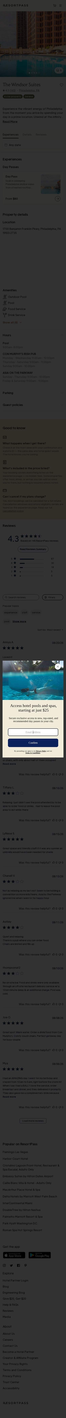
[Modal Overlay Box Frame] (33, 709)
